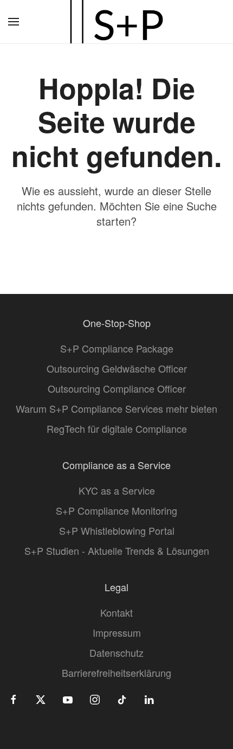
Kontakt (116, 612)
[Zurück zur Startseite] (116, 21)
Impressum (117, 632)
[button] (13, 21)
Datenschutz (116, 652)
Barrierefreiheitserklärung (116, 672)
